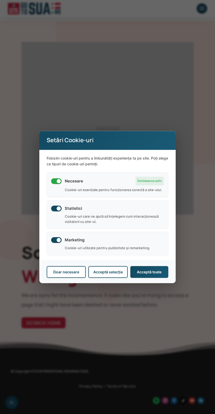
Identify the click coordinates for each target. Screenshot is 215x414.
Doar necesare (66, 272)
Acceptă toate (149, 272)
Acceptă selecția (108, 272)
